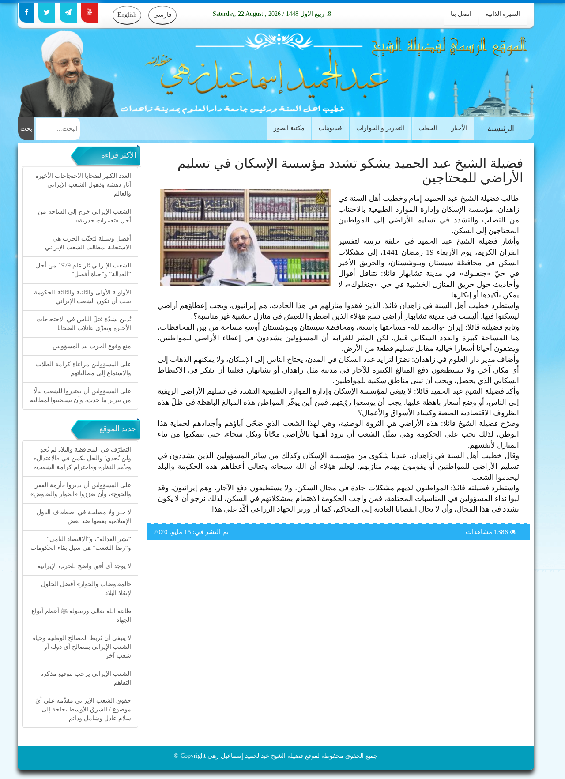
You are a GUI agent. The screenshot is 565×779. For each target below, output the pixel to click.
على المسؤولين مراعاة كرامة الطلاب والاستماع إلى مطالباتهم (83, 368)
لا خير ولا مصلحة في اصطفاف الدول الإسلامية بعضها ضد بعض (84, 516)
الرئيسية (500, 128)
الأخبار (459, 128)
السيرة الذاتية (503, 14)
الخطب (427, 128)
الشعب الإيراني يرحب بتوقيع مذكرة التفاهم (85, 678)
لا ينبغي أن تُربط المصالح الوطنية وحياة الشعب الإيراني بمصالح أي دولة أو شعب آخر (81, 647)
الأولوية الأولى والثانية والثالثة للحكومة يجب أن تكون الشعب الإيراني (82, 297)
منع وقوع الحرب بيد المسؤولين (92, 346)
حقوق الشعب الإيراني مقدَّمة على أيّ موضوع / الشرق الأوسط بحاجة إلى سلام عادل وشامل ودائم (83, 709)
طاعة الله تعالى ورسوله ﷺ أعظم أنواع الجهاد (81, 615)
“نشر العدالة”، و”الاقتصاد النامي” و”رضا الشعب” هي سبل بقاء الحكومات (80, 543)
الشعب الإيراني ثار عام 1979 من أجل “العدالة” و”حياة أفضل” (83, 270)
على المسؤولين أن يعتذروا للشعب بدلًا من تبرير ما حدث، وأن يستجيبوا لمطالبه (80, 395)
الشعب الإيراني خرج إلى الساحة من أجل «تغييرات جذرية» (84, 216)
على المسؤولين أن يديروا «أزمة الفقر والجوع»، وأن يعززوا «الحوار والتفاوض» (80, 489)
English (126, 14)
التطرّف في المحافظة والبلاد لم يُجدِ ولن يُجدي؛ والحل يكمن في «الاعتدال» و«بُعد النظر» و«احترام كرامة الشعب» (82, 458)
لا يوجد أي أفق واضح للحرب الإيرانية (84, 566)
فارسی (162, 14)
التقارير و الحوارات (380, 128)
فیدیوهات (330, 128)
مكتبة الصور (289, 128)
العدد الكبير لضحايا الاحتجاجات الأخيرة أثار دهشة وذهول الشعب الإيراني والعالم (83, 185)
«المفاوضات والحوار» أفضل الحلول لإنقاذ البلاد (86, 588)
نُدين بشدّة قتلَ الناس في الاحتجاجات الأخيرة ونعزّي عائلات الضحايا (84, 323)
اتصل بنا (461, 14)
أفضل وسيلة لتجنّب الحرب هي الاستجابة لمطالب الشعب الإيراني (88, 243)
